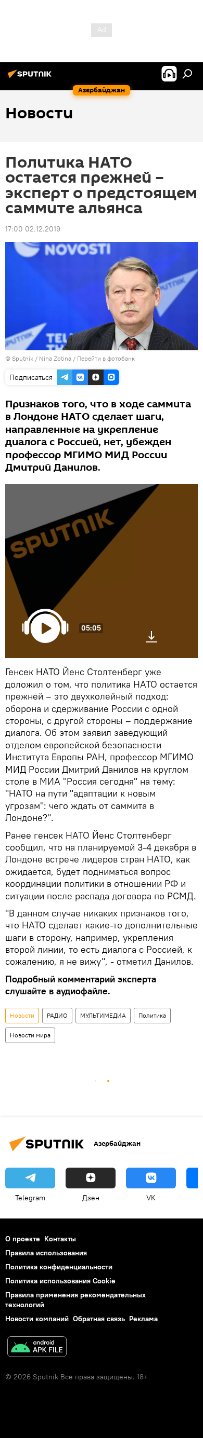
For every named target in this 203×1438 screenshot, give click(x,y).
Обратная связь (99, 1318)
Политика (152, 1015)
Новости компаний (37, 1318)
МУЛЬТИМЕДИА (103, 1015)
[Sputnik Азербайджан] (31, 78)
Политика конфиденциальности (58, 1266)
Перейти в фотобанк (106, 358)
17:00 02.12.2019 (32, 229)
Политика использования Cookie (60, 1280)
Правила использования (46, 1252)
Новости (22, 1015)
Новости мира (30, 1035)
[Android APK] (37, 1348)
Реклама (143, 1318)
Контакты (60, 1238)
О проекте (22, 1238)
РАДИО (57, 1015)
